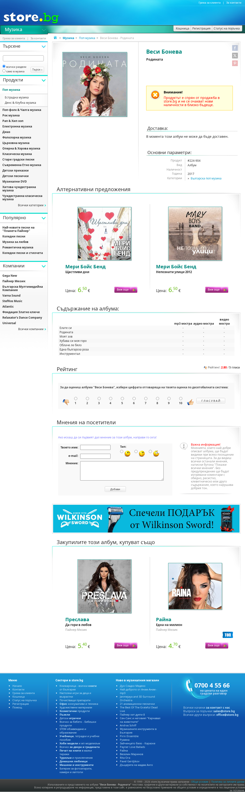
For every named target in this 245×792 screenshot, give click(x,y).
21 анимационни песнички (137, 704)
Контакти (18, 689)
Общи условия (199, 781)
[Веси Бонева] (95, 85)
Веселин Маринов (131, 754)
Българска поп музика (206, 178)
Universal (9, 323)
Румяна (124, 739)
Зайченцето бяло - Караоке (137, 743)
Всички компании (31, 329)
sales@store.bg (224, 711)
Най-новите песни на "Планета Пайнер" (18, 229)
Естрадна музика (17, 97)
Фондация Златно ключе (21, 312)
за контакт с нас (218, 708)
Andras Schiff (128, 725)
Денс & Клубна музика (20, 103)
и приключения (76, 757)
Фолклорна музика (16, 137)
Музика (13, 29)
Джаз (6, 132)
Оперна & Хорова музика (21, 148)
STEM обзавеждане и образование (73, 730)
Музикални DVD (14, 181)
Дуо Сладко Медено (132, 686)
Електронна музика (17, 126)
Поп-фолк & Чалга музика (21, 110)
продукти (75, 711)
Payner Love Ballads (132, 747)
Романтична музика (17, 247)
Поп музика (87, 38)
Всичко (80, 747)
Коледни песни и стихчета (22, 253)
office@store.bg (227, 715)
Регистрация (20, 704)
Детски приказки (15, 170)
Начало (17, 686)
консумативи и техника (79, 704)
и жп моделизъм (80, 743)
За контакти (233, 2)
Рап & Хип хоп (12, 121)
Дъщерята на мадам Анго (136, 765)
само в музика (15, 71)
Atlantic (8, 306)
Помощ (17, 707)
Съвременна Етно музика (21, 165)
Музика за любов (15, 242)
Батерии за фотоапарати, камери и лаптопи (76, 770)
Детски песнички (15, 176)
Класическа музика (17, 154)
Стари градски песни (18, 159)
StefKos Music (12, 301)
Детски (70, 718)
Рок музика (11, 115)
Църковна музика (15, 143)
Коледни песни (13, 236)
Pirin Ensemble (129, 736)
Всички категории (31, 205)
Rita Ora (125, 757)
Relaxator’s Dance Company (22, 318)
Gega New (9, 276)
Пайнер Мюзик (13, 281)
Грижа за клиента (210, 2)
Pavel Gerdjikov (129, 761)
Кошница (18, 696)
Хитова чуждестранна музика (19, 188)
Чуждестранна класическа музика (22, 197)
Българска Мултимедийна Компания (22, 288)
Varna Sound (11, 295)
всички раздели (16, 67)
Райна (124, 750)
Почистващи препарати (75, 700)
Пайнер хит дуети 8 (132, 714)
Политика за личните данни (227, 781)
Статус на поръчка (24, 700)
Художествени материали (76, 707)
